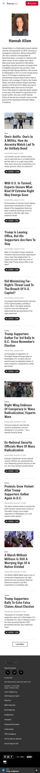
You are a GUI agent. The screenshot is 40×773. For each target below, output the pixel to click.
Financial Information (11, 724)
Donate (33, 3)
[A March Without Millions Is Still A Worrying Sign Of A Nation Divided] (18, 539)
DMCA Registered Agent (11, 696)
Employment (8, 715)
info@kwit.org (13, 692)
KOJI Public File (9, 710)
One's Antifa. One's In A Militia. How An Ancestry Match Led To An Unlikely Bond (19, 142)
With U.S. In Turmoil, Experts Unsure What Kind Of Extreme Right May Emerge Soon (19, 189)
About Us (7, 700)
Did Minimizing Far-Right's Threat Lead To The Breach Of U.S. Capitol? (19, 287)
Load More (20, 644)
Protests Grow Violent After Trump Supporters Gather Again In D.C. (19, 492)
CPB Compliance (10, 734)
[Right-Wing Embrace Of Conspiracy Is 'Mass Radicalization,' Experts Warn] (18, 389)
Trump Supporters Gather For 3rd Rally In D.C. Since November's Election (19, 339)
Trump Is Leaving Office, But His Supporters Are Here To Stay (20, 238)
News (6, 133)
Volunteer (7, 719)
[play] (3, 770)
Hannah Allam (8, 153)
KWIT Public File (9, 705)
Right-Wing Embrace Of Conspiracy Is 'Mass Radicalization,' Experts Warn (20, 411)
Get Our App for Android (12, 739)
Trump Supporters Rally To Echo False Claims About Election (19, 602)
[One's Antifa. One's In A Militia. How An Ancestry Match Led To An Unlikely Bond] (18, 121)
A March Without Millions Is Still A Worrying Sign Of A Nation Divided (17, 561)
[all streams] (37, 770)
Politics (6, 331)
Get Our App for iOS (11, 743)
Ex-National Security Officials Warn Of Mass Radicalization (19, 446)
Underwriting (8, 729)
